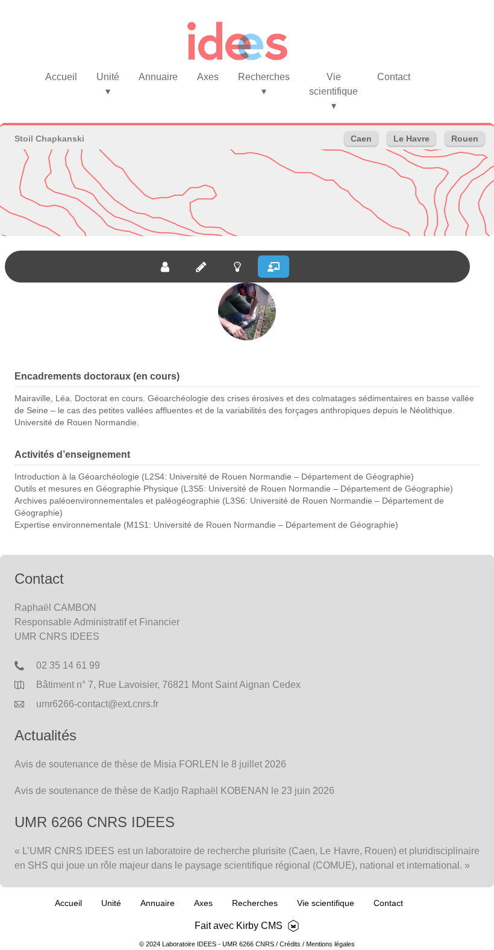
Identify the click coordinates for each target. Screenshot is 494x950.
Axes (208, 77)
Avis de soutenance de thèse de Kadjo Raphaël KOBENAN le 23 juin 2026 (174, 791)
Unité (107, 84)
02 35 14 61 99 (68, 665)
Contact (393, 77)
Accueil (61, 77)
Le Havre (411, 138)
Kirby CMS (259, 925)
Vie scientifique (333, 91)
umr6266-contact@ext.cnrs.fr (97, 704)
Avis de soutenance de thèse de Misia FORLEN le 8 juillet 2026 (150, 764)
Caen (361, 138)
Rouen (464, 138)
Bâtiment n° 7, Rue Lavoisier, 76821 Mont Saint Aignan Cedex (168, 685)
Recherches (264, 84)
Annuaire (158, 77)
